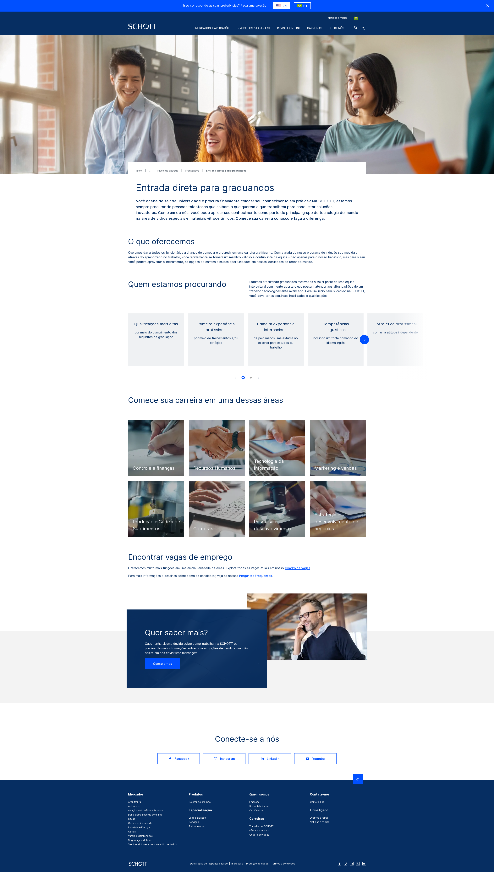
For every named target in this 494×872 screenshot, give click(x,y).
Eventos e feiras (319, 817)
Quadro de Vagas (297, 568)
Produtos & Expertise (254, 28)
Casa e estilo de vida (140, 823)
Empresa (254, 801)
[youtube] (364, 863)
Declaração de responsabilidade (209, 863)
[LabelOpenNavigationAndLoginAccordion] (363, 27)
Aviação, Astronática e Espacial (145, 810)
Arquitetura (134, 801)
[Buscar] (356, 27)
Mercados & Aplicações (213, 28)
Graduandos (192, 170)
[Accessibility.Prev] (235, 377)
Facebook (182, 759)
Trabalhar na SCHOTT (261, 826)
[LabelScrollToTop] (358, 779)
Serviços (194, 822)
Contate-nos (162, 664)
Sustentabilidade (259, 806)
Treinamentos (196, 826)
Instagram (227, 759)
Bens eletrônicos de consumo (145, 814)
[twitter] (358, 863)
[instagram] (345, 863)
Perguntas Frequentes (255, 576)
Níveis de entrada (168, 170)
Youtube (318, 759)
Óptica (132, 831)
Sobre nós (336, 28)
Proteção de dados (257, 863)
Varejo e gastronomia (140, 835)
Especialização (197, 817)
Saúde (131, 818)
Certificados (256, 810)
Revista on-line (288, 28)
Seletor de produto (200, 801)
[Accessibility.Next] (258, 377)
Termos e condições (283, 863)
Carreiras (314, 28)
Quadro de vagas (259, 834)
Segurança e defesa (139, 840)
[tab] (243, 377)
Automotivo (134, 806)
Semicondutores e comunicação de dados (152, 844)
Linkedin (273, 759)
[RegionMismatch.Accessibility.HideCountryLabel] (487, 5)
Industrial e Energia (139, 827)
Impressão (237, 863)
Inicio (139, 170)
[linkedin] (352, 863)
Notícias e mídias (338, 17)
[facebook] (339, 863)
